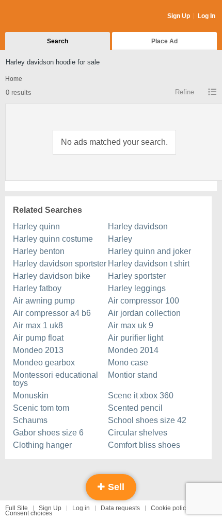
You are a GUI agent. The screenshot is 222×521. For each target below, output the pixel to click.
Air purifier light (135, 337)
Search (57, 41)
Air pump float (38, 337)
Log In (206, 16)
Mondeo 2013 (38, 350)
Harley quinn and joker (149, 251)
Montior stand (132, 375)
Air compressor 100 (143, 300)
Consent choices (28, 513)
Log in (81, 508)
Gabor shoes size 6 (48, 432)
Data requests (120, 508)
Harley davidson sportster (59, 263)
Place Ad (164, 41)
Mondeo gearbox (44, 362)
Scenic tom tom (41, 408)
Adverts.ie (45, 16)
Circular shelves (137, 432)
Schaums (30, 420)
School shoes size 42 (147, 420)
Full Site (16, 508)
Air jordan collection (144, 313)
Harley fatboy (37, 288)
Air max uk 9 (130, 325)
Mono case (128, 362)
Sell (114, 487)
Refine (184, 92)
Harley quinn (36, 226)
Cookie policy (170, 508)
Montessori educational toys (55, 379)
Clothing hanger (42, 445)
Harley (120, 238)
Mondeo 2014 (133, 350)
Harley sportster (137, 276)
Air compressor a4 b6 (52, 313)
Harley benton (39, 251)
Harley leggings (137, 288)
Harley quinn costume (53, 238)
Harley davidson (138, 226)
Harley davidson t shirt (148, 263)
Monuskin (31, 395)
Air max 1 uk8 (38, 325)
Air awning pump (44, 300)
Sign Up (178, 16)
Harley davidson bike (51, 276)
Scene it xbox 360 (140, 395)
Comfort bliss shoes (144, 445)
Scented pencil (135, 408)
